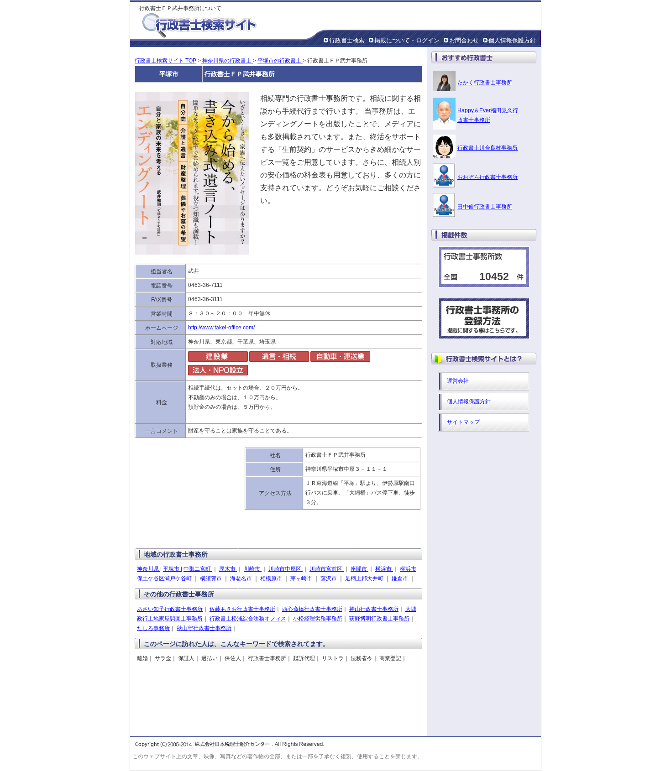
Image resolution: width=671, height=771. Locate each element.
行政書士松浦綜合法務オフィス (248, 618)
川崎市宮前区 (326, 569)
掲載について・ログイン (407, 40)
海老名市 (241, 578)
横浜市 (384, 569)
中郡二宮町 (197, 569)
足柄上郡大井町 (365, 578)
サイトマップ (463, 422)
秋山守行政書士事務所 (204, 628)
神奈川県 (148, 569)
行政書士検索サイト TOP (165, 60)
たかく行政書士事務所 (484, 82)
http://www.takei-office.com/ (221, 327)
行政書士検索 (347, 40)
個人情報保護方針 (512, 40)
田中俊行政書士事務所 (484, 206)
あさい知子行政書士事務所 (170, 609)
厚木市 (228, 569)
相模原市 (271, 578)
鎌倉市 (400, 578)
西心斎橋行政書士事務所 (312, 609)
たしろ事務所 (153, 628)
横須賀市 (211, 578)
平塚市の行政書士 (280, 60)
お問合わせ (464, 40)
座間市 (359, 569)
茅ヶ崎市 (302, 578)
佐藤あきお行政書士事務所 (242, 609)
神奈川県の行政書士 (227, 60)
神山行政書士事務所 (373, 609)
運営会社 (458, 381)
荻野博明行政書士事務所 (379, 618)
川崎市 (253, 569)
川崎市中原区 (285, 569)
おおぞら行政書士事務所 (487, 177)
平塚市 (172, 569)
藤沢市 (329, 578)
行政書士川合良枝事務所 (487, 148)
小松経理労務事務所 (317, 618)
